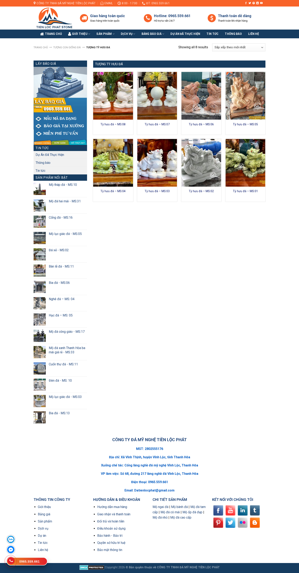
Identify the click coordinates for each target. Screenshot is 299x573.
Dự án (42, 536)
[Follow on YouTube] (261, 3)
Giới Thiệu (79, 33)
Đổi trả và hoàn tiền (110, 521)
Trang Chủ (53, 33)
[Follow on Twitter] (250, 3)
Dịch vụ (126, 33)
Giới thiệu (44, 507)
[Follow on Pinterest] (253, 3)
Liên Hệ (253, 33)
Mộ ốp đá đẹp (192, 512)
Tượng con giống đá (67, 47)
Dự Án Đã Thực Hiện (50, 155)
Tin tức (212, 33)
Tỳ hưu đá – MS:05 (245, 124)
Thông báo (233, 33)
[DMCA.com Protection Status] (92, 567)
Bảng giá (44, 514)
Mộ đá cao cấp (180, 517)
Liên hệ (43, 550)
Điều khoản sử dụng (111, 528)
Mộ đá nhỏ (160, 517)
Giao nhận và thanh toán (113, 514)
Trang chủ (41, 47)
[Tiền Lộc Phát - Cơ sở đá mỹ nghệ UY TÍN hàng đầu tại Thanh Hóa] (54, 18)
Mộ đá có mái (170, 512)
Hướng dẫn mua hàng (112, 507)
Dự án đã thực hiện (185, 33)
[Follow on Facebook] (246, 3)
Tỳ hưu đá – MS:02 (201, 191)
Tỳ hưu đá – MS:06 (201, 124)
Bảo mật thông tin (109, 550)
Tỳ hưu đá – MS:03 (157, 191)
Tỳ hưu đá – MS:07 (157, 124)
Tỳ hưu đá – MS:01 (245, 191)
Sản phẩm (104, 33)
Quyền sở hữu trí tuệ (111, 543)
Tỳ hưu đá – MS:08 (112, 124)
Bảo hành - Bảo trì (109, 536)
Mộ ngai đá (160, 507)
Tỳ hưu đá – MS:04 (112, 191)
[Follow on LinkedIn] (257, 3)
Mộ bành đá (179, 507)
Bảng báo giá (152, 33)
